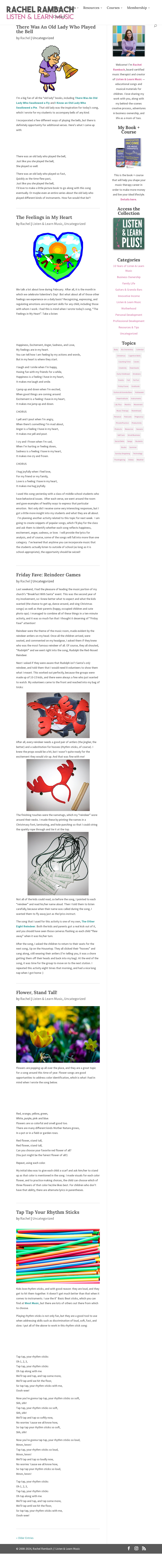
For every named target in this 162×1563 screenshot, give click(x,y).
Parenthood (136, 410)
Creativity (123, 368)
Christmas (121, 355)
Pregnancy (139, 416)
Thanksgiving (119, 459)
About (57, 8)
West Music (32, 1303)
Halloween (139, 392)
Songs (71, 8)
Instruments (136, 398)
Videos (131, 459)
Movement (138, 404)
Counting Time (124, 361)
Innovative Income (129, 296)
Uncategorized (75, 223)
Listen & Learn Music (47, 223)
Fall (128, 380)
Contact (59, 17)
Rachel (25, 38)
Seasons (139, 429)
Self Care (121, 435)
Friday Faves (123, 386)
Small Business (134, 435)
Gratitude (135, 386)
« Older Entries (25, 1538)
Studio (123, 447)
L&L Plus (118, 404)
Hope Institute (122, 398)
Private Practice (122, 423)
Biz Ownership (127, 349)
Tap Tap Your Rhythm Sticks (47, 1212)
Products (118, 429)
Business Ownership (128, 277)
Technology (137, 453)
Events (121, 380)
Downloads (134, 368)
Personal (117, 416)
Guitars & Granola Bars (128, 289)
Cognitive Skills (134, 355)
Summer (133, 447)
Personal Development (128, 315)
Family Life (128, 283)
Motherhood (128, 308)
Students (139, 441)
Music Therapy (122, 410)
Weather (140, 459)
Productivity (137, 423)
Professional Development (128, 321)
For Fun (136, 380)
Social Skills (119, 441)
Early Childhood (123, 374)
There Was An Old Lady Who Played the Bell (56, 29)
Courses (113, 8)
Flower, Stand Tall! (36, 992)
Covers (136, 361)
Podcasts (127, 416)
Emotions (136, 374)
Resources (91, 8)
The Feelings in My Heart (44, 217)
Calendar (140, 349)
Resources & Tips (128, 327)
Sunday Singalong (122, 453)
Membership (137, 8)
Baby (116, 349)
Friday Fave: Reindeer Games (48, 575)
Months (128, 404)
